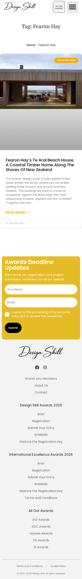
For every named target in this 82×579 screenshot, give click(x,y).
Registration (41, 421)
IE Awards (41, 547)
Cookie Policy (58, 566)
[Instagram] (45, 367)
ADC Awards (41, 526)
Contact (41, 392)
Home (30, 45)
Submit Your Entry (41, 428)
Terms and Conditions (41, 498)
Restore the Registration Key (41, 441)
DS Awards (41, 540)
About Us (41, 385)
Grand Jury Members (41, 378)
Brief (41, 414)
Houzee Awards (41, 533)
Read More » (17, 212)
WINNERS (41, 435)
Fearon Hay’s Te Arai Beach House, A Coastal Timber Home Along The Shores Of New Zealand (40, 164)
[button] (59, 7)
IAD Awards (41, 519)
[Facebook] (37, 367)
